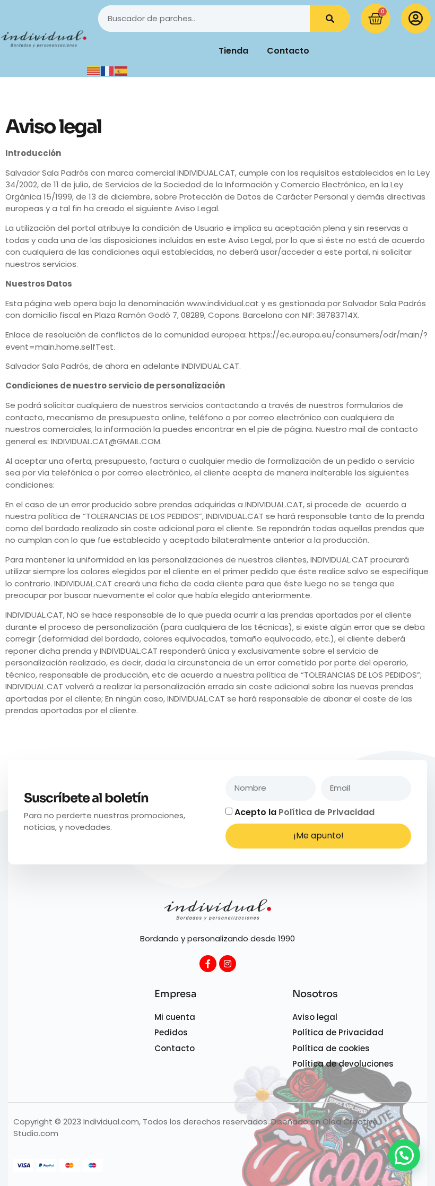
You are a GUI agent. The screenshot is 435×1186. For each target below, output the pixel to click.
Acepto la (304, 812)
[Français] (108, 70)
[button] (404, 1155)
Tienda (233, 51)
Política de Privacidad (327, 812)
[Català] (94, 70)
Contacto (288, 51)
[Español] (121, 70)
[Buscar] (330, 18)
